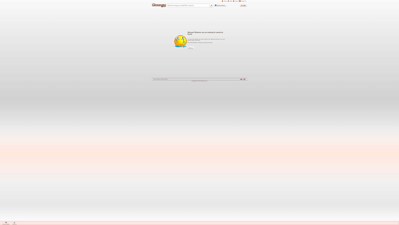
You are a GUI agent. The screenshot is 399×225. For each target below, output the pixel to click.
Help (231, 1)
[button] (211, 5)
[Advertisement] (143, 41)
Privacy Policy (164, 79)
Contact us (243, 1)
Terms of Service (157, 79)
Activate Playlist (5, 224)
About (236, 1)
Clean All (14, 223)
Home (225, 1)
